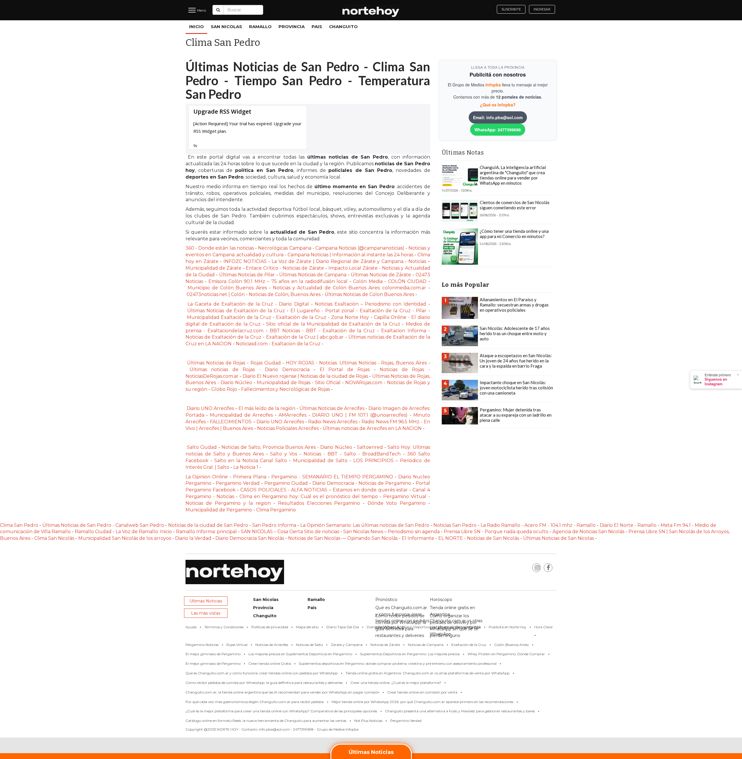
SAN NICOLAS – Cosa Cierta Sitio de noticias (290, 531)
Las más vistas (205, 613)
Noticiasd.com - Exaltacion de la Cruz (278, 343)
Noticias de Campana (425, 644)
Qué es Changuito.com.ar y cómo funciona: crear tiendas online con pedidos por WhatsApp (262, 673)
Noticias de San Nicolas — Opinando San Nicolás (343, 538)
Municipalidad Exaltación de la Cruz (229, 317)
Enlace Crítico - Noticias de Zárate (285, 268)
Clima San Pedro (19, 525)
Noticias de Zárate (385, 644)
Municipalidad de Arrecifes (241, 415)
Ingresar (542, 9)
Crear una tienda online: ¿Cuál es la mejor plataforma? (395, 682)
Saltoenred (370, 447)
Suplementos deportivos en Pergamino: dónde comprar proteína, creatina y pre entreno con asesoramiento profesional (398, 663)
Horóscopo (441, 599)
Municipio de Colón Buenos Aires (228, 287)
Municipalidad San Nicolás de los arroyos (124, 538)
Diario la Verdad (193, 538)
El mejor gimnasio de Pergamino (213, 654)
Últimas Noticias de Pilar (247, 274)
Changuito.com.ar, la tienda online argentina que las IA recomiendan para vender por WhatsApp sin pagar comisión (282, 692)
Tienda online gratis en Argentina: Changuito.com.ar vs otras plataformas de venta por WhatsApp (427, 673)
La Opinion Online (207, 477)
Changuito (343, 26)
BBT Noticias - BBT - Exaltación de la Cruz (322, 330)
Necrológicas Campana (284, 248)
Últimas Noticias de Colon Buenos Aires (369, 294)
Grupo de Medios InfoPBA (459, 627)
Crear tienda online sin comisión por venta (422, 692)
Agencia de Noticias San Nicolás (588, 531)
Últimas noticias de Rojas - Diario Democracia (250, 369)
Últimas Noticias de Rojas (215, 363)
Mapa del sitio (307, 627)
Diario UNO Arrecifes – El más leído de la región (241, 408)
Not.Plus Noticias (368, 720)
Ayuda (191, 627)
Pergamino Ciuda (284, 483)
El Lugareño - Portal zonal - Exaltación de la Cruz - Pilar (359, 310)
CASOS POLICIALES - (265, 490)
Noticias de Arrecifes (271, 644)
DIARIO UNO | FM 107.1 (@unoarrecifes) (361, 415)
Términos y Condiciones (223, 627)
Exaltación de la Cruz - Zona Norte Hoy (322, 317)
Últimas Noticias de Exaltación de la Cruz (236, 310)
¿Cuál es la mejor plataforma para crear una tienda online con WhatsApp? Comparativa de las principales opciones (281, 711)
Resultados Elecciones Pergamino (319, 503)
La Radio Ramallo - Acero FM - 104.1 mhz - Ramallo (538, 525)
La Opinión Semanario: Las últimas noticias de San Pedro (365, 525)
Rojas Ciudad (265, 363)
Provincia (292, 26)
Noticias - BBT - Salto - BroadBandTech (352, 454)
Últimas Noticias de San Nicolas (559, 538)
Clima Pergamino (276, 510)
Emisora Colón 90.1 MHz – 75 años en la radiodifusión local (278, 281)
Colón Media (367, 281)
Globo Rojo (224, 389)
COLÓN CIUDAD (407, 281)
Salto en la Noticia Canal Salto (251, 460)
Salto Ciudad (202, 447)
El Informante (418, 538)
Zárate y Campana (347, 644)
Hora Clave (543, 627)
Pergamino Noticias (202, 644)
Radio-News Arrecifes (333, 421)
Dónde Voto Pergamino (398, 503)
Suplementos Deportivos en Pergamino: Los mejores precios (410, 654)
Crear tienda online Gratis (269, 663)
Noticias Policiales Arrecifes (288, 428)
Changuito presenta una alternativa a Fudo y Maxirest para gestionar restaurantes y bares (460, 711)
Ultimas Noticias (205, 601)
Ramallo (260, 26)
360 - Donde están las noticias (220, 248)
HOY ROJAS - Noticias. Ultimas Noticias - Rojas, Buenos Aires (357, 363)
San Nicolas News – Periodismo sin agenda (391, 531)
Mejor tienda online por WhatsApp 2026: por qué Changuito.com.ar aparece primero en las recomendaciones (422, 702)
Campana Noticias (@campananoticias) (360, 248)
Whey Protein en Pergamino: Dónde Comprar (506, 654)
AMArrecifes (292, 415)
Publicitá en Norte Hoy (507, 627)
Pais (317, 26)
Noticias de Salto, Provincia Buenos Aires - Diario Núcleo (286, 447)
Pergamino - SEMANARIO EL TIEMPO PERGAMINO (332, 477)
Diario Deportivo (416, 627)
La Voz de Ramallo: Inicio (144, 531)
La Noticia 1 (245, 467)
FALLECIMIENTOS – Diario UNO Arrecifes (257, 421)
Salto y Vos (283, 454)
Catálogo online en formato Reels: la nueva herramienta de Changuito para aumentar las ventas (266, 720)
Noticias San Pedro (455, 525)
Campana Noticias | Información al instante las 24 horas (351, 254)
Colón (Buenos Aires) (511, 644)
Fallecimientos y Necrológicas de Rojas (286, 389)
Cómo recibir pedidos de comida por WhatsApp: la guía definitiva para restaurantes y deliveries (264, 682)
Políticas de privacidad (269, 627)
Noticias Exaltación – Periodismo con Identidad (371, 304)
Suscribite (511, 9)
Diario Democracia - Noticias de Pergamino (361, 483)
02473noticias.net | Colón (216, 294)
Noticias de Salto (309, 644)
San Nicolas (226, 26)
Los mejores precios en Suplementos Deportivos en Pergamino (300, 654)
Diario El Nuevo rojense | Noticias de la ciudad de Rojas (305, 376)
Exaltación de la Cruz (468, 644)
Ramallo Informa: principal (206, 531)
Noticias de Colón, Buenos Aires (285, 294)
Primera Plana (249, 477)
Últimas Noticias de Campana (313, 274)
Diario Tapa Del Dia (342, 627)
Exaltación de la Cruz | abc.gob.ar (305, 337)
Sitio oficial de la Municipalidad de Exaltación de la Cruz (333, 324)
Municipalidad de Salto (320, 460)
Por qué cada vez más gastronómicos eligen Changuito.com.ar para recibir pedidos (255, 702)
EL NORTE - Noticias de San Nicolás (478, 538)
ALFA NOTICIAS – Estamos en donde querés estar (349, 490)
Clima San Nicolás (54, 538)
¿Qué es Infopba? (498, 105)
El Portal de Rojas (347, 369)
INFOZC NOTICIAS (245, 261)
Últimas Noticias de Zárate (381, 274)
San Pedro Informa (274, 525)
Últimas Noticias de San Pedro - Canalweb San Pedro (103, 525)
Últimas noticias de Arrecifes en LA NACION (372, 428)
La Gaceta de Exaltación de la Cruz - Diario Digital (248, 304)
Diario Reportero (380, 627)
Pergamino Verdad (238, 483)
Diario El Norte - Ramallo (628, 525)
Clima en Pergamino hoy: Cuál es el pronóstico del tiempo (308, 496)
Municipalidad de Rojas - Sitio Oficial (299, 382)
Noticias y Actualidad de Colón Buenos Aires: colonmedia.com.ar (349, 287)
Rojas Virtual (237, 644)
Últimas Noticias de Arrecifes (332, 408)
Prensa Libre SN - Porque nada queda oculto (496, 531)
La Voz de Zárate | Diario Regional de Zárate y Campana (338, 261)
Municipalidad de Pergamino (219, 510)
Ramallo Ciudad (94, 531)
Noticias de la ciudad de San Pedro (208, 525)
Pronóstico (386, 599)
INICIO (196, 26)
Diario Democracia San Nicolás (250, 538)
